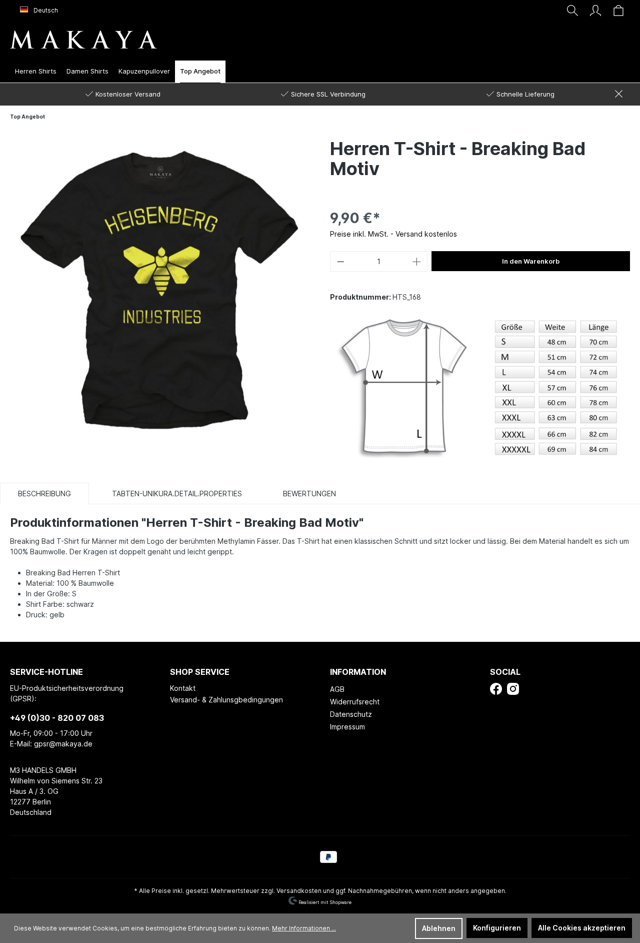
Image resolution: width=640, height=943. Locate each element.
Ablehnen (439, 928)
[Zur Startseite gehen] (83, 39)
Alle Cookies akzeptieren (582, 927)
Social (505, 672)
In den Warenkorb (531, 261)
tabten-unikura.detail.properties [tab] (177, 493)
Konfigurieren (497, 927)
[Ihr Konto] (595, 10)
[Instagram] (513, 688)
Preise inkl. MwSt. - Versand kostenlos (393, 234)
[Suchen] (572, 10)
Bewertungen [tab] (309, 493)
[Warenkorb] (618, 10)
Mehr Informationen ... (304, 928)
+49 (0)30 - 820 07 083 (57, 718)
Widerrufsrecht (355, 701)
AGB (337, 689)
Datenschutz (351, 714)
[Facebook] (496, 688)
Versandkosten (299, 890)
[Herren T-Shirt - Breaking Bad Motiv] (160, 287)
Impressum (347, 726)
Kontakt (183, 688)
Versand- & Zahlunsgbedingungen (226, 699)
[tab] (44, 493)
